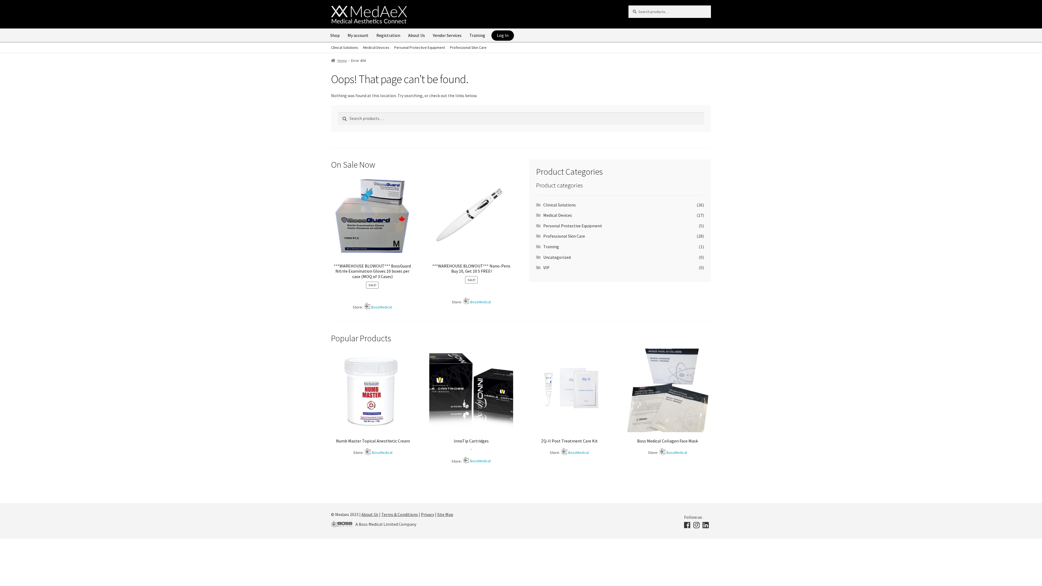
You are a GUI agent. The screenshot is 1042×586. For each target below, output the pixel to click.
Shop (335, 35)
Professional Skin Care (468, 47)
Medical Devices (376, 47)
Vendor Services (447, 35)
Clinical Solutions (344, 47)
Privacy (427, 514)
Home (342, 60)
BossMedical (381, 307)
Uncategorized (557, 257)
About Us (416, 35)
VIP (546, 267)
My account (358, 35)
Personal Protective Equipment (419, 47)
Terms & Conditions (399, 514)
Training (477, 35)
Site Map (445, 514)
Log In (503, 35)
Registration (388, 35)
